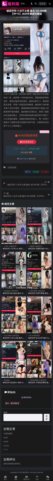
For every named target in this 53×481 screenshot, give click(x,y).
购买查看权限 (27, 142)
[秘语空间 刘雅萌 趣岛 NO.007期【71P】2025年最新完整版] (39, 225)
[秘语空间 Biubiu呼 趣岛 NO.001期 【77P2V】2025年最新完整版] (39, 315)
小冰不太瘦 (19, 17)
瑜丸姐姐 (7, 291)
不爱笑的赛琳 (34, 380)
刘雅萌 (32, 246)
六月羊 (6, 246)
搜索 (5, 412)
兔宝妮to (7, 380)
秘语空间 (26, 17)
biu (31, 335)
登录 (43, 4)
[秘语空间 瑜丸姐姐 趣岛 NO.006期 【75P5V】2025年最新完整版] (13, 270)
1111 (5, 449)
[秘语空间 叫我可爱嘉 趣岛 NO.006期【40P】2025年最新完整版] (39, 270)
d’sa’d (5, 441)
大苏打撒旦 (8, 433)
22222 (6, 445)
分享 (28, 172)
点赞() (45, 172)
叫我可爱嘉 (33, 291)
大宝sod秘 (7, 335)
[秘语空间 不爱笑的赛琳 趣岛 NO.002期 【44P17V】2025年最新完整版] (39, 359)
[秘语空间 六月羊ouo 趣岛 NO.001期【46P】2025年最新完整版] (13, 225)
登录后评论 (27, 397)
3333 (5, 437)
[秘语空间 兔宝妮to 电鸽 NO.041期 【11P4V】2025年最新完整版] (13, 359)
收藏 (37, 172)
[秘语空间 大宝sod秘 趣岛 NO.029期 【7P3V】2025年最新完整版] (13, 315)
